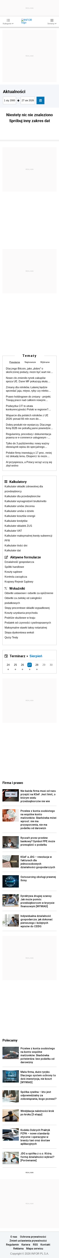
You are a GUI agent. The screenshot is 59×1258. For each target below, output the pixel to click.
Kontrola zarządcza (16, 576)
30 (51, 664)
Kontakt (45, 1244)
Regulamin (12, 1244)
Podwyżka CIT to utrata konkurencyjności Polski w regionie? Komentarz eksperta (27, 408)
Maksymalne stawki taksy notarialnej (26, 627)
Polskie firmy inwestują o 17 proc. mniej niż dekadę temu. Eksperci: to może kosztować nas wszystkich (29, 454)
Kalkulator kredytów (16, 521)
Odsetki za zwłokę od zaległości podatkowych (23, 600)
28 (36, 664)
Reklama (18, 1248)
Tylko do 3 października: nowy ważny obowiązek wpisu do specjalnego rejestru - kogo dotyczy (27, 445)
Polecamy (9, 1040)
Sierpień (36, 656)
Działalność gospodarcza (19, 562)
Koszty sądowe (13, 571)
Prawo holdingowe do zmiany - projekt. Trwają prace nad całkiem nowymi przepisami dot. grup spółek (28, 398)
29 (43, 664)
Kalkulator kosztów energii (20, 516)
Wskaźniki (17, 588)
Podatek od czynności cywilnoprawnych (28, 622)
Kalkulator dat (13, 550)
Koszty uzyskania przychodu (21, 612)
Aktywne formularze (25, 557)
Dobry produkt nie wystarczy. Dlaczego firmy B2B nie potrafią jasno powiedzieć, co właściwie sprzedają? (29, 426)
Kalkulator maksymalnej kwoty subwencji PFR (28, 538)
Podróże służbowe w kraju (20, 617)
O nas (13, 1236)
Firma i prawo (12, 782)
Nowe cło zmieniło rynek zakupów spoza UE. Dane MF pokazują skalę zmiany (27, 380)
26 (22, 664)
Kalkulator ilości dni (16, 545)
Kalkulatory (18, 481)
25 (15, 664)
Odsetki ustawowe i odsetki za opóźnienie (29, 593)
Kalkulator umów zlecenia (20, 506)
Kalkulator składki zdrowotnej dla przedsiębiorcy (24, 489)
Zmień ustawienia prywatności (28, 1240)
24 (8, 664)
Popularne (14, 362)
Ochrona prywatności (33, 1236)
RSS (35, 1244)
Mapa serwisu (34, 1248)
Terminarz (17, 656)
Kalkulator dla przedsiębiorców (22, 496)
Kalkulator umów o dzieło (19, 511)
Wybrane (45, 362)
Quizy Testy (11, 637)
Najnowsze (30, 362)
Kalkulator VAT (13, 530)
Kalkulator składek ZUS (18, 525)
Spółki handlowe (14, 566)
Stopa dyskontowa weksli (19, 632)
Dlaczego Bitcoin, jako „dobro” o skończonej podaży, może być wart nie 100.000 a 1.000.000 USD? (28, 370)
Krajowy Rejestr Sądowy (19, 581)
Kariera (25, 1244)
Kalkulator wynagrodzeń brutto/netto (25, 501)
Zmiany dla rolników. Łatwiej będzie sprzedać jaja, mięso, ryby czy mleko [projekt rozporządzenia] (27, 389)
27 (29, 664)
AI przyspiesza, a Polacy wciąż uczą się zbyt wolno (29, 464)
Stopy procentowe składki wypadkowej (27, 608)
